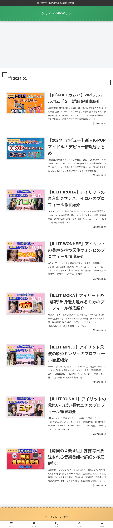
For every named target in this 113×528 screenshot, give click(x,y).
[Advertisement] (56, 45)
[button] (104, 428)
